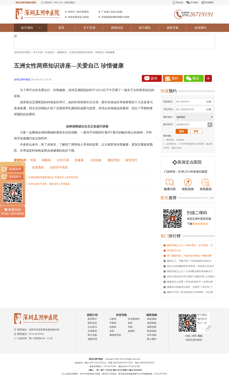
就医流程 (151, 327)
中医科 (113, 323)
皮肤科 (113, 327)
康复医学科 (115, 335)
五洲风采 (92, 331)
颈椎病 (46, 160)
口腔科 (113, 319)
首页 (61, 27)
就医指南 (188, 189)
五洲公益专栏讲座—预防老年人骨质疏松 (49, 184)
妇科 (130, 323)
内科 (130, 327)
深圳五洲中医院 (22, 52)
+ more (211, 198)
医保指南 (151, 331)
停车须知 (151, 335)
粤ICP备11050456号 (133, 370)
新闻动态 (117, 27)
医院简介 (92, 319)
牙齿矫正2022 (174, 250)
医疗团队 (145, 27)
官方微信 (194, 2)
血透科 (131, 331)
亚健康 (79, 160)
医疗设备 (92, 335)
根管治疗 (131, 160)
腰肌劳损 (113, 160)
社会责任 (49, 52)
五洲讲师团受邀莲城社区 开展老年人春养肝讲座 (53, 177)
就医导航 (173, 27)
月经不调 (63, 160)
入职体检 (96, 160)
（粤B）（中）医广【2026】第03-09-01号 (105, 370)
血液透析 (38, 167)
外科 (111, 331)
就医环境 (92, 339)
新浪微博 (209, 2)
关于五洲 (89, 27)
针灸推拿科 (134, 319)
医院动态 (92, 323)
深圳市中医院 (59, 167)
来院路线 (206, 189)
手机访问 (179, 2)
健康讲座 (62, 52)
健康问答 (170, 189)
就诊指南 (151, 319)
